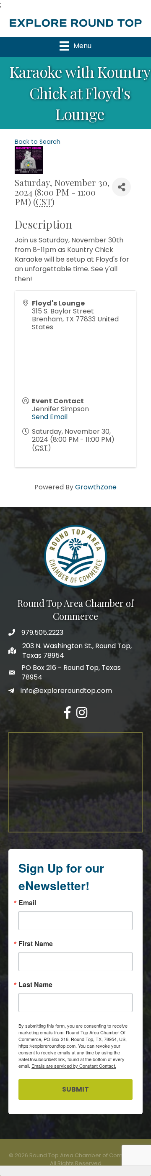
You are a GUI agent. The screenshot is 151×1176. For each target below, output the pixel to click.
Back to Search (37, 141)
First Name (35, 943)
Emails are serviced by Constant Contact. (73, 1065)
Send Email (50, 417)
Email (27, 902)
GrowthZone (96, 487)
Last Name (35, 984)
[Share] (121, 187)
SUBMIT (75, 1089)
